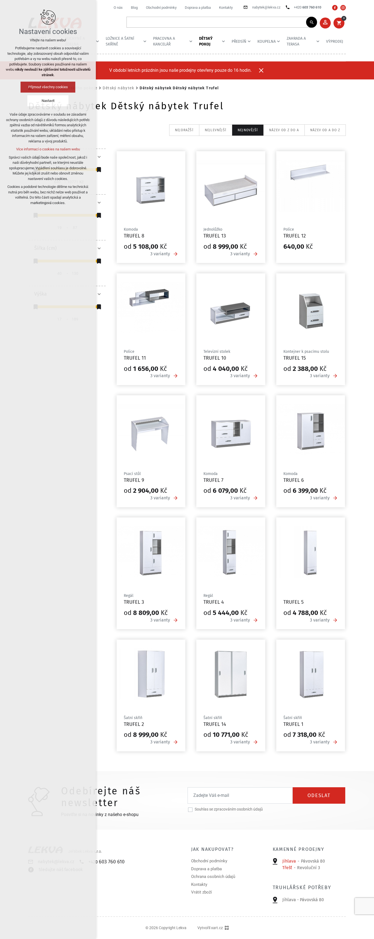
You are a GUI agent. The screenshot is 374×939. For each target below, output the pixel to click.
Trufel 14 (214, 724)
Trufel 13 (214, 236)
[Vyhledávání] (219, 22)
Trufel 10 (214, 358)
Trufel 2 (134, 724)
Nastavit (48, 101)
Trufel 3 (134, 602)
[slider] (99, 169)
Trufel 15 (294, 358)
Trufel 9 (134, 480)
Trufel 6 (293, 480)
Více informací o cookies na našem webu (48, 149)
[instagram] (343, 8)
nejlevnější (215, 130)
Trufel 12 (294, 236)
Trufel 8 (134, 236)
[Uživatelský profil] (325, 23)
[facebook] (335, 8)
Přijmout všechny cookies (48, 87)
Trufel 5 (293, 602)
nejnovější (248, 130)
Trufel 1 (293, 724)
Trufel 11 (135, 358)
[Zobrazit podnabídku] (97, 41)
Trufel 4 (213, 602)
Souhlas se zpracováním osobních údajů (229, 809)
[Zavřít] (261, 70)
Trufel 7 (213, 480)
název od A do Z (325, 130)
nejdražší (184, 130)
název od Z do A (284, 130)
